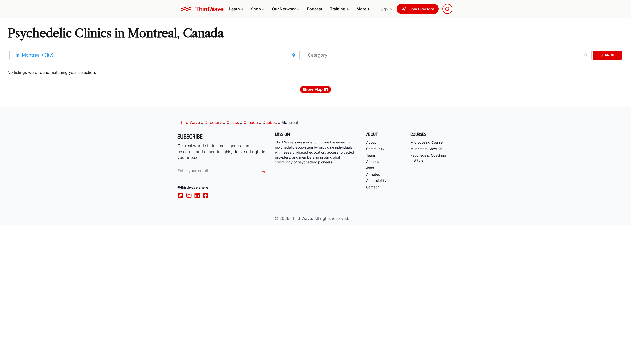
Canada (251, 122)
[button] (236, 9)
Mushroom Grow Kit (426, 149)
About (371, 142)
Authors (372, 162)
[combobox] (447, 9)
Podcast (314, 8)
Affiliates (373, 174)
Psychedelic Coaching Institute (428, 157)
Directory (213, 122)
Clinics (233, 122)
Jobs (370, 168)
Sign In (386, 9)
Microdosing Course (426, 142)
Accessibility (376, 180)
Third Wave (189, 122)
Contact (372, 187)
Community (375, 149)
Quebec (270, 122)
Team (370, 155)
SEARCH (607, 55)
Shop (257, 8)
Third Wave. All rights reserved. (320, 218)
